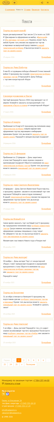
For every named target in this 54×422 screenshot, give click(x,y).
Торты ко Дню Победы (15, 67)
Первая (7, 360)
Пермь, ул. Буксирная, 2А (12, 400)
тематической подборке (21, 197)
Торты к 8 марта (11, 121)
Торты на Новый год (14, 218)
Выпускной (42, 37)
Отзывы (27, 9)
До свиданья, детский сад (17, 40)
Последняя (30, 364)
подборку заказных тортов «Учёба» (23, 333)
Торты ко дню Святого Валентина (21, 184)
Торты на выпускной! (14, 30)
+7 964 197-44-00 (41, 380)
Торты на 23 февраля (14, 153)
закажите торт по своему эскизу (20, 272)
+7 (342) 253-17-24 (22, 406)
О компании (10, 9)
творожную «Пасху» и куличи (15, 105)
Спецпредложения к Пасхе (17, 95)
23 (5, 364)
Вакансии (36, 9)
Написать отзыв (12, 383)
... (48, 360)
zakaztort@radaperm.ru (11, 413)
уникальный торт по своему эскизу (32, 168)
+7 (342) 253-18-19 (28, 403)
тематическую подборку (13, 128)
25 (16, 364)
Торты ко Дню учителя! (15, 323)
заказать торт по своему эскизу (23, 202)
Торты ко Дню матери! (15, 257)
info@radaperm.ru (9, 410)
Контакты (45, 9)
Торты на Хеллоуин (13, 292)
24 (11, 364)
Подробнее (46, 57)
